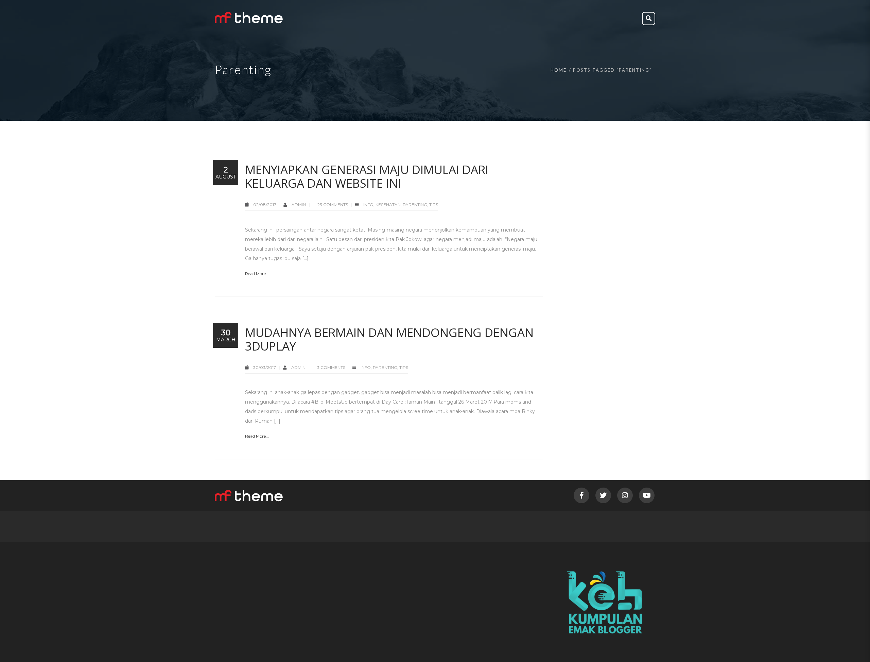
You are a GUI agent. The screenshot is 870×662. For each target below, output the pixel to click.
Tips (433, 204)
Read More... (257, 273)
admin (299, 204)
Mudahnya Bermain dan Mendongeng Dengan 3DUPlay (389, 339)
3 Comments (331, 367)
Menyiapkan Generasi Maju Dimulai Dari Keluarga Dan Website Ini (366, 176)
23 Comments (332, 204)
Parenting (415, 204)
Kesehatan (388, 204)
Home (559, 70)
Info (368, 204)
